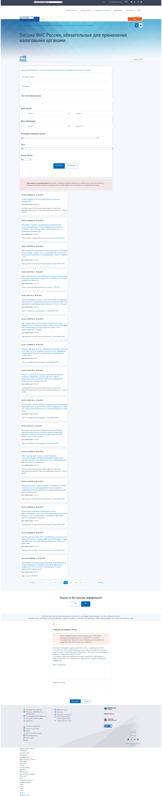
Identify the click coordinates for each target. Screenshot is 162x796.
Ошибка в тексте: (59, 683)
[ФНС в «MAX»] (141, 2)
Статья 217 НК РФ (53, 287)
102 (61, 582)
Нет (75, 603)
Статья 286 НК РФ (52, 362)
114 (85, 582)
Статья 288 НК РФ (52, 418)
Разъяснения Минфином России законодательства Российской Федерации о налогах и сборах (55, 70)
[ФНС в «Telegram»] (137, 2)
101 (55, 582)
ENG (139, 10)
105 (76, 582)
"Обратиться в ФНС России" (70, 654)
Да (86, 603)
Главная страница (25, 25)
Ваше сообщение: (59, 665)
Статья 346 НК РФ (58, 238)
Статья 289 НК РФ (52, 311)
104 (71, 582)
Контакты (129, 10)
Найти (135, 19)
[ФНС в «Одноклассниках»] (134, 2)
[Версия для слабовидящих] (104, 2)
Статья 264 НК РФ (52, 443)
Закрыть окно (25, 795)
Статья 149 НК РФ (31, 576)
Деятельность (86, 10)
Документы (118, 10)
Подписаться (71, 165)
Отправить (75, 701)
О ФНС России (71, 10)
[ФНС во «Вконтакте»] (131, 2)
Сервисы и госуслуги (102, 10)
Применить (59, 165)
